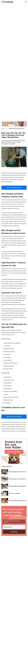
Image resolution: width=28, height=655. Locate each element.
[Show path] (6, 128)
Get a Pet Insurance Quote (14, 187)
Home (2, 128)
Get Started (14, 531)
